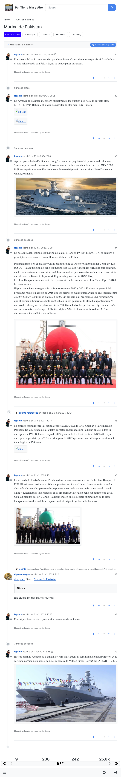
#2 (116, 95)
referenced (32, 412)
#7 (116, 574)
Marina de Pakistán (45, 579)
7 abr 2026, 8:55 (42, 651)
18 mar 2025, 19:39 (43, 247)
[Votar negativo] (109, 78)
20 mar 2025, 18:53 (43, 54)
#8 (116, 614)
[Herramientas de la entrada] (114, 78)
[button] (4, 772)
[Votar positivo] (98, 78)
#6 (116, 475)
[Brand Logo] (9, 7)
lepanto (18, 54)
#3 (116, 156)
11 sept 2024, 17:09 (43, 95)
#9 (116, 651)
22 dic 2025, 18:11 (42, 475)
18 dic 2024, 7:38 (42, 156)
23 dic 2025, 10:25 (43, 614)
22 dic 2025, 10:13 (43, 420)
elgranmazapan (22, 574)
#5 (116, 420)
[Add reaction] (93, 78)
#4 (116, 247)
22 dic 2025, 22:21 (51, 574)
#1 (116, 54)
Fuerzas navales (12, 34)
